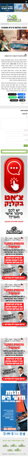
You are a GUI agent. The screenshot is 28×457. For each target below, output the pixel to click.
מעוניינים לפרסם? (16, 440)
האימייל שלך (25, 135)
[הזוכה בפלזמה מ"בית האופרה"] (14, 40)
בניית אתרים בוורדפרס (20, 454)
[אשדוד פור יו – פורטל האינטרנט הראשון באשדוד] (14, 17)
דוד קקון (22, 103)
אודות (22, 440)
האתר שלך (26, 139)
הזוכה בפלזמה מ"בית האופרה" (14, 27)
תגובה (27, 117)
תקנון (9, 440)
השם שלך (25, 130)
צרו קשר (4, 440)
